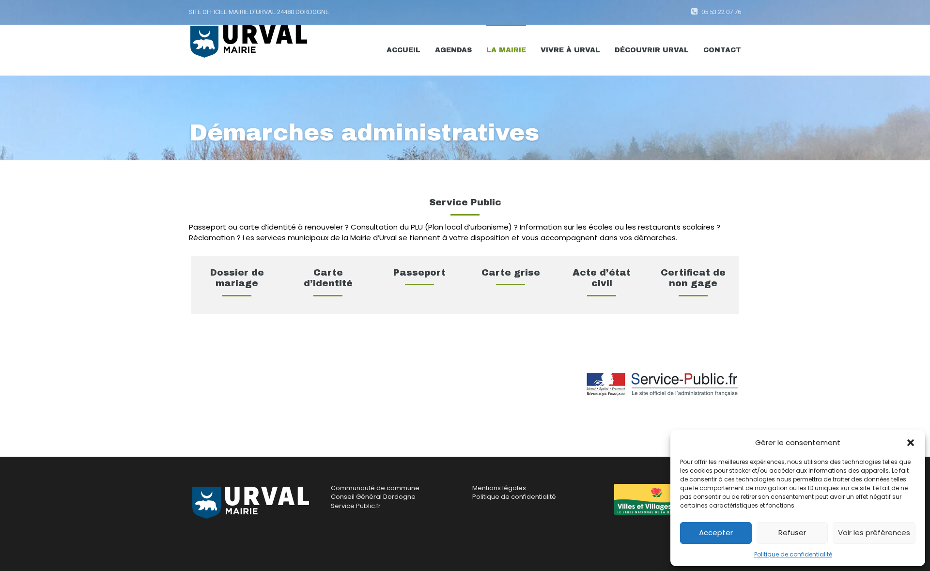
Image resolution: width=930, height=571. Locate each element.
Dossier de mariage (237, 278)
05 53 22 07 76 (721, 11)
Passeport (419, 272)
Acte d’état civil (602, 278)
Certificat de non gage (693, 278)
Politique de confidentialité (793, 554)
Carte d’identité (328, 278)
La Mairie (506, 50)
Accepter (716, 532)
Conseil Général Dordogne (373, 496)
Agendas (453, 50)
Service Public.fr (356, 505)
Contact (722, 50)
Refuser (792, 532)
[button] (910, 443)
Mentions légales (499, 488)
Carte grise (510, 272)
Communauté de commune (375, 488)
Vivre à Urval (570, 50)
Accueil (403, 50)
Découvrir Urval (652, 50)
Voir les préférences (874, 532)
